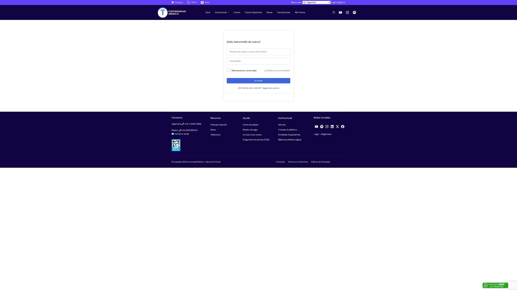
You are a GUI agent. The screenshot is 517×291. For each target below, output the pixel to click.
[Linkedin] (332, 126)
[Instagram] (347, 12)
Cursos (237, 12)
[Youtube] (340, 12)
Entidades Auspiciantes (289, 134)
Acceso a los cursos (252, 134)
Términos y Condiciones (298, 162)
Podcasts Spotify (219, 124)
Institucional (221, 12)
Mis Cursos (300, 12)
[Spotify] (354, 12)
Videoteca (215, 134)
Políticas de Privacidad (320, 162)
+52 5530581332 (190, 130)
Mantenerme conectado (244, 70)
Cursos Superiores (253, 12)
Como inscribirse (250, 124)
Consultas (280, 162)
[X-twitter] (337, 126)
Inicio (208, 12)
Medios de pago (250, 129)
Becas (270, 12)
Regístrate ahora (271, 88)
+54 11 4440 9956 (192, 124)
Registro (341, 2)
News (213, 129)
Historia (281, 124)
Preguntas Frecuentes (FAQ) (256, 139)
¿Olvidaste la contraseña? (277, 70)
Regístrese (326, 134)
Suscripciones (283, 12)
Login (333, 2)
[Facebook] (342, 126)
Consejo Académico (287, 129)
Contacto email (181, 134)
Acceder (258, 80)
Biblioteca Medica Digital (289, 139)
